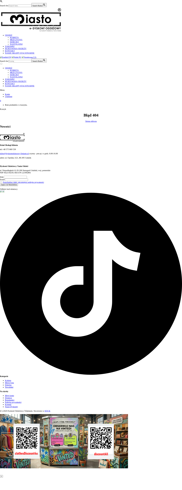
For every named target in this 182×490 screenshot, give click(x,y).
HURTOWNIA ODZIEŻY (15, 49)
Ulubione (8, 96)
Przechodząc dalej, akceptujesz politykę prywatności (23, 182)
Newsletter (9, 387)
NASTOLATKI (16, 44)
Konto (7, 94)
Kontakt (8, 404)
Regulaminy (9, 400)
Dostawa (8, 398)
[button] (1, 2)
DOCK (47, 411)
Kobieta (8, 380)
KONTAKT (10, 51)
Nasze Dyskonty (11, 407)
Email (2, 180)
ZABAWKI (9, 46)
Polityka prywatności (13, 402)
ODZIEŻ (8, 35)
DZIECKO (14, 42)
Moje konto (9, 396)
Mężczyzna (9, 383)
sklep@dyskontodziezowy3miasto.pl (14, 154)
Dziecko (8, 385)
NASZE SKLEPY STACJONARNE (19, 53)
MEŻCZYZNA (16, 40)
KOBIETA (14, 37)
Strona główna (91, 121)
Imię (1, 177)
